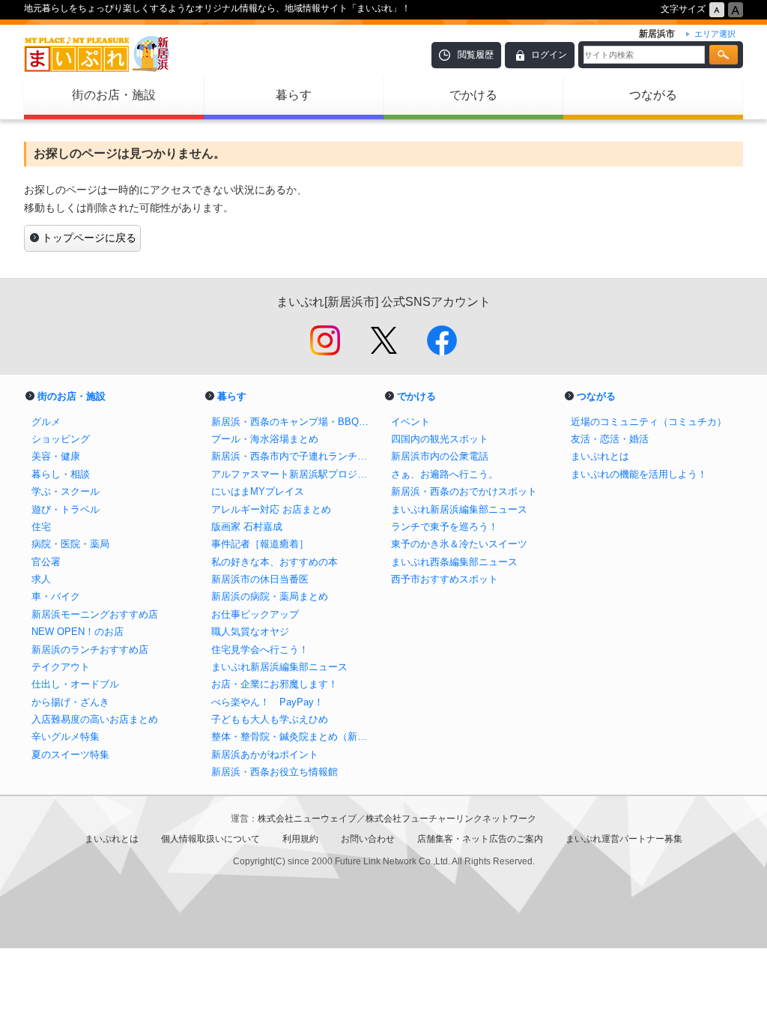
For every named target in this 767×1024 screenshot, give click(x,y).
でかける (473, 94)
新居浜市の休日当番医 (260, 579)
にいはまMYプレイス (257, 491)
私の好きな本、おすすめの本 (274, 561)
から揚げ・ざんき (70, 702)
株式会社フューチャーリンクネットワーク (451, 818)
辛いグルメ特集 (65, 736)
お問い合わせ (368, 839)
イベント (410, 421)
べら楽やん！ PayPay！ (267, 702)
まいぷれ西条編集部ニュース (454, 561)
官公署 (46, 561)
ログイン (549, 54)
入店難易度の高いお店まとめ (94, 719)
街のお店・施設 (114, 94)
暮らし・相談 (60, 474)
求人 (41, 579)
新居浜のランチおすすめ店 (89, 649)
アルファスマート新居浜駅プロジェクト (293, 474)
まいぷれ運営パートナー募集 (624, 839)
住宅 (41, 526)
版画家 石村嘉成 (246, 526)
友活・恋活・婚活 (610, 439)
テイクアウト (60, 666)
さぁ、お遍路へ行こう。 (444, 474)
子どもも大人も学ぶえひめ (269, 719)
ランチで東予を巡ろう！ (444, 526)
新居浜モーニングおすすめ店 (94, 614)
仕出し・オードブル (75, 684)
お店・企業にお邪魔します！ (274, 684)
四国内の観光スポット (439, 439)
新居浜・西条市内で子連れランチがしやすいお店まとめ (293, 456)
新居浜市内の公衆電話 (439, 456)
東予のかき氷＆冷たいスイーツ (459, 543)
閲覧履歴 (476, 54)
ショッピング (60, 439)
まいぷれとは (600, 456)
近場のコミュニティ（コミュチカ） (649, 421)
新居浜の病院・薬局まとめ (269, 596)
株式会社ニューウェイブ (307, 818)
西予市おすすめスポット (444, 579)
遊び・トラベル (65, 509)
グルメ (46, 421)
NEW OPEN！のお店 (77, 631)
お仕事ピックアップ (255, 614)
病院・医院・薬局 (70, 543)
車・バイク (55, 596)
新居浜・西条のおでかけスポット (464, 491)
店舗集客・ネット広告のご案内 (480, 839)
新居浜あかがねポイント (269, 754)
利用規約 (300, 839)
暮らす (294, 94)
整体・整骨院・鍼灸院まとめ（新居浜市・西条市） (293, 736)
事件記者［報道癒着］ (260, 543)
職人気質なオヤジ (250, 631)
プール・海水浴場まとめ (264, 439)
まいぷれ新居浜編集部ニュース (279, 666)
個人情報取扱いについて (210, 839)
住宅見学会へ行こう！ (260, 649)
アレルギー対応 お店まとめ (271, 509)
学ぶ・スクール (65, 491)
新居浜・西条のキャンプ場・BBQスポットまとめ (293, 421)
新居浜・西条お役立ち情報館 (274, 771)
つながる (653, 94)
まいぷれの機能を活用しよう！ (639, 474)
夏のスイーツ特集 (70, 754)
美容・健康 (55, 456)
